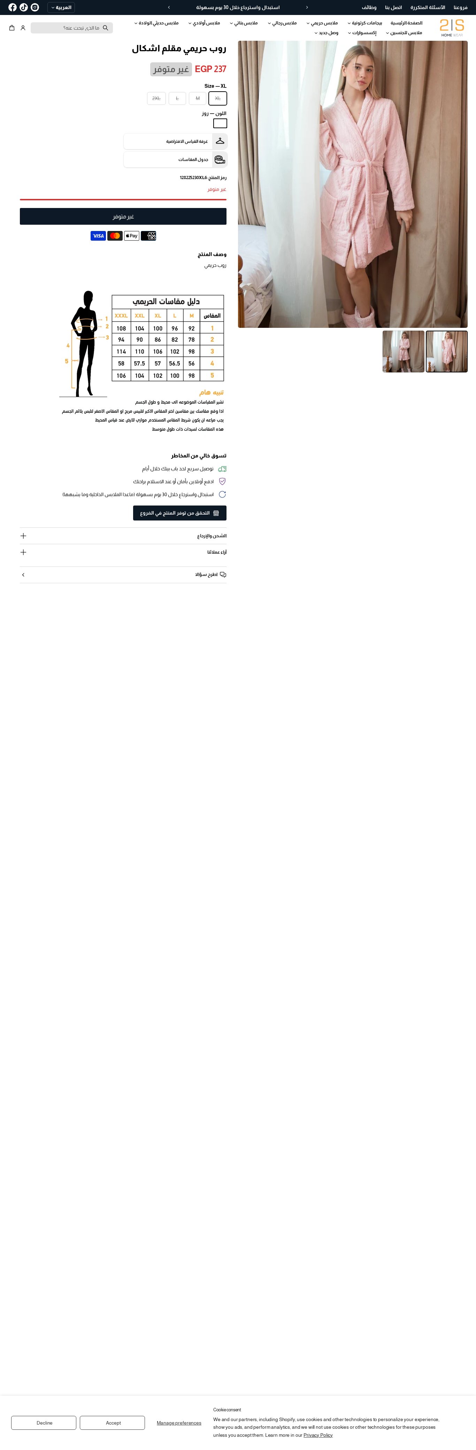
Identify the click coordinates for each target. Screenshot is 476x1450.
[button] (12, 27)
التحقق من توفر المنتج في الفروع (175, 513)
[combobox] (72, 27)
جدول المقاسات (193, 159)
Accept (113, 1423)
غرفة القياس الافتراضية (187, 141)
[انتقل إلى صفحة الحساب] (23, 27)
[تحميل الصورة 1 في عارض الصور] (447, 351)
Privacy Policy (318, 1435)
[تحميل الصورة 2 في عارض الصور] (403, 351)
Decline (45, 1423)
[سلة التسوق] (12, 27)
